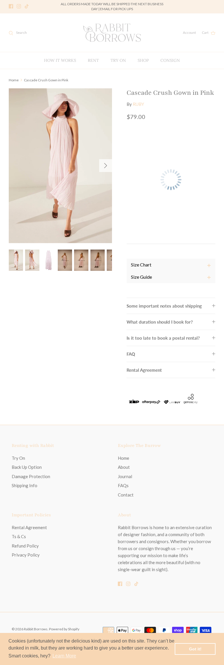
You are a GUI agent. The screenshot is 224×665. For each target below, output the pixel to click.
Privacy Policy (26, 554)
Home (14, 80)
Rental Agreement (144, 370)
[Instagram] (19, 6)
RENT (93, 60)
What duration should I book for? (160, 321)
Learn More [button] (64, 655)
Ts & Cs (19, 536)
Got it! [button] (195, 649)
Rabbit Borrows (36, 629)
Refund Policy (25, 545)
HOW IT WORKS (60, 60)
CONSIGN (170, 60)
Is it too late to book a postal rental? (163, 338)
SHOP (143, 60)
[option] (60, 165)
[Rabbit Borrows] (112, 32)
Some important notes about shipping (164, 305)
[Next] (105, 165)
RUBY (138, 104)
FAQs (123, 485)
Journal (125, 476)
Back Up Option (27, 467)
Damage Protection (31, 476)
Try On (18, 458)
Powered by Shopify (64, 629)
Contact (126, 494)
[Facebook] (11, 6)
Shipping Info (24, 485)
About (124, 467)
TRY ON (118, 60)
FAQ (131, 354)
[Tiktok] (26, 6)
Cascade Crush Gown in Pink (46, 80)
